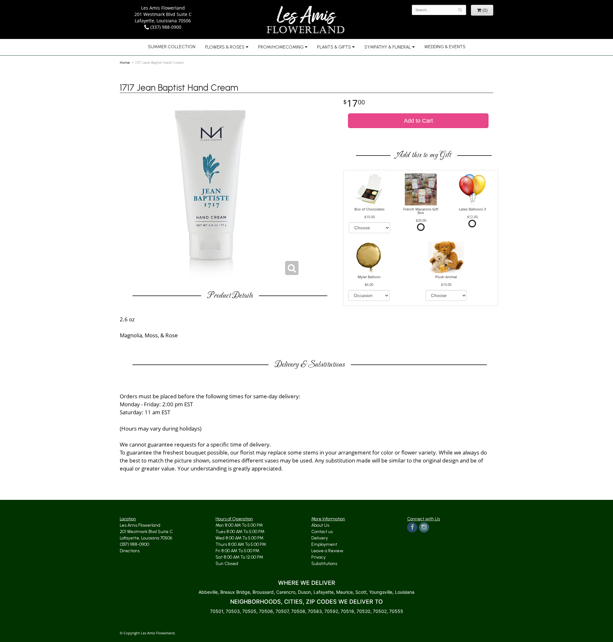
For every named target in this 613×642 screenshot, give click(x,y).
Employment (324, 544)
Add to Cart (418, 121)
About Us (320, 525)
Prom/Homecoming (281, 47)
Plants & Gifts (334, 47)
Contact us (322, 531)
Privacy (318, 557)
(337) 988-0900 (165, 27)
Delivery (319, 538)
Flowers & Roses (225, 47)
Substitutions (324, 563)
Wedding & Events (444, 47)
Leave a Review (327, 551)
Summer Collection (171, 47)
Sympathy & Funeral (387, 47)
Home (125, 62)
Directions (130, 551)
